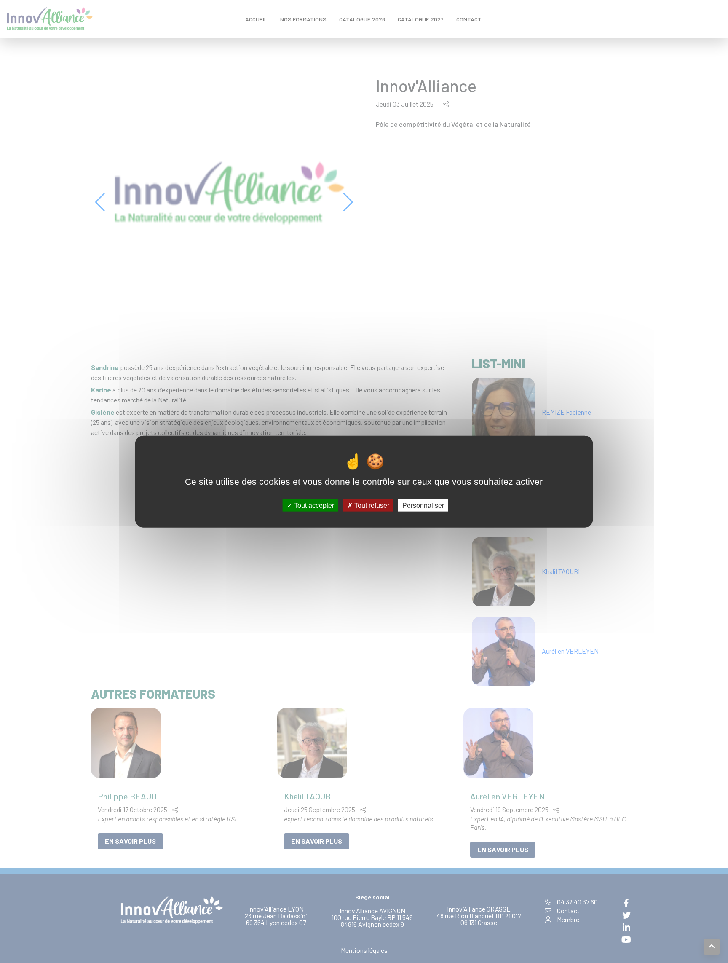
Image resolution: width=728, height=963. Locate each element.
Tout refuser (371, 505)
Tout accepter (313, 505)
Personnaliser (423, 505)
